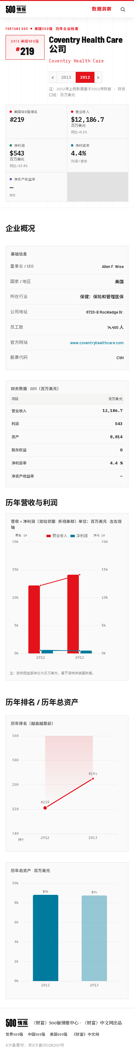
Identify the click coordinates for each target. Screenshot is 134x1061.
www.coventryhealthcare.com (97, 342)
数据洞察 (101, 9)
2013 (66, 77)
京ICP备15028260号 (46, 1045)
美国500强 (59, 1034)
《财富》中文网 (85, 1034)
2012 (85, 77)
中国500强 (36, 1034)
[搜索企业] (122, 9)
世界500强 (14, 1034)
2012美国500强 (25, 41)
